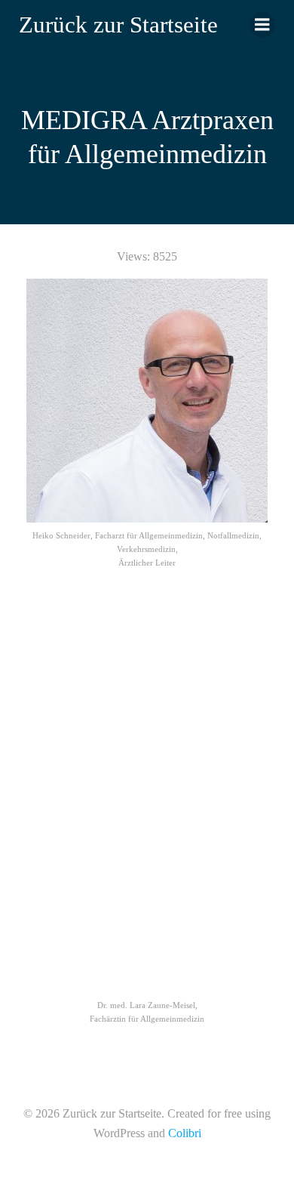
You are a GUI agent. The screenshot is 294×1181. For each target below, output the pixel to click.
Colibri (184, 1133)
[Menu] (262, 25)
